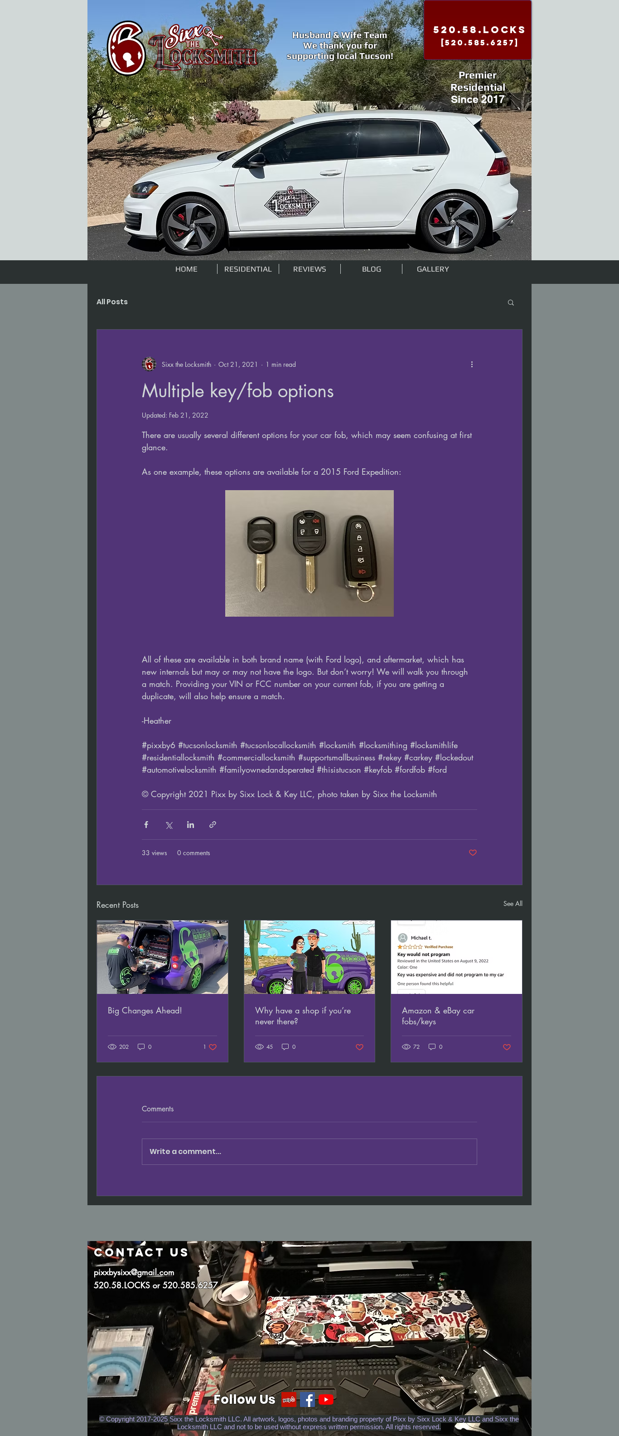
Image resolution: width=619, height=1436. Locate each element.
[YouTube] (326, 1399)
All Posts (112, 302)
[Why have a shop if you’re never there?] (309, 957)
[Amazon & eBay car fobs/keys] (456, 957)
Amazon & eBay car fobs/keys (438, 1016)
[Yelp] (288, 1399)
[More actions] (471, 364)
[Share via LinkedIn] (190, 824)
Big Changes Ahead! (145, 1010)
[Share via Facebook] (146, 824)
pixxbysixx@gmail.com (134, 1271)
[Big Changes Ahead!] (162, 957)
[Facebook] (307, 1399)
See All (512, 903)
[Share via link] (212, 824)
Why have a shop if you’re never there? (303, 1016)
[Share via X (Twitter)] (168, 824)
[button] (511, 302)
